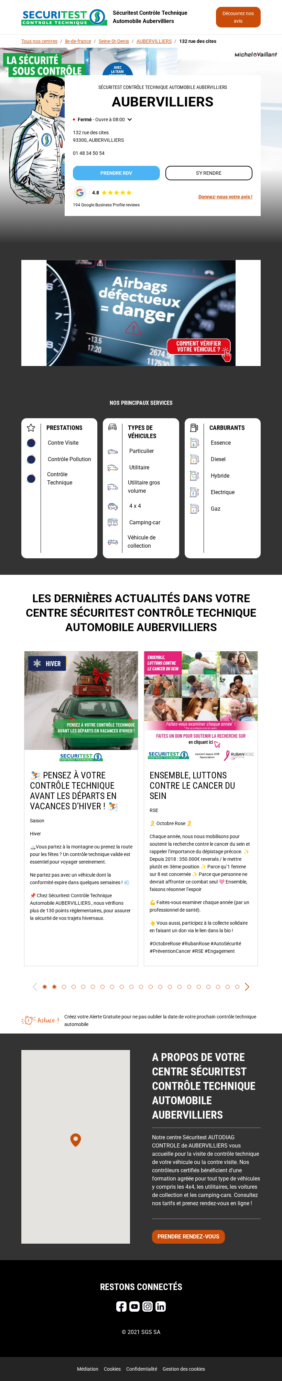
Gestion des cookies (184, 1369)
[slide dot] (45, 987)
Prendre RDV (116, 173)
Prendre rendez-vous (188, 1236)
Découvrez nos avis (238, 17)
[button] (102, 119)
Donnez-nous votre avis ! (225, 196)
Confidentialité (141, 1369)
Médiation (87, 1369)
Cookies (112, 1369)
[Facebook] (121, 1306)
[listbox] (141, 809)
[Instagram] (147, 1306)
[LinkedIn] (160, 1306)
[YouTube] (134, 1306)
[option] (81, 809)
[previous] (35, 987)
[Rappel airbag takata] (141, 313)
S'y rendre (208, 173)
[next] (247, 987)
